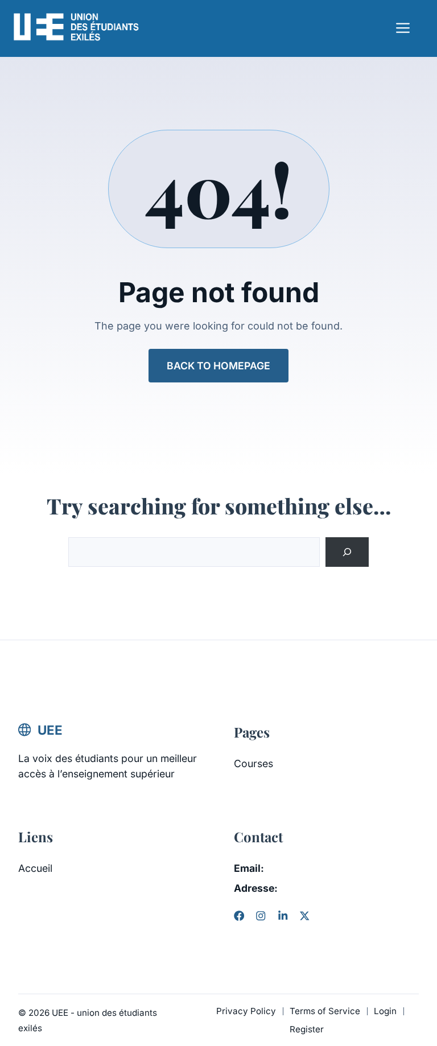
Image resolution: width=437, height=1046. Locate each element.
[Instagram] (260, 916)
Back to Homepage (218, 366)
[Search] (347, 552)
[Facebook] (239, 916)
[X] (304, 916)
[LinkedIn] (283, 916)
